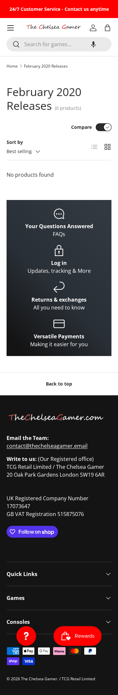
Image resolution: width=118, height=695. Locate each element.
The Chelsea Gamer (39, 679)
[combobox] (59, 44)
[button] (93, 44)
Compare (81, 127)
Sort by (15, 142)
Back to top (59, 384)
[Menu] (10, 28)
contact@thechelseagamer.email (47, 445)
